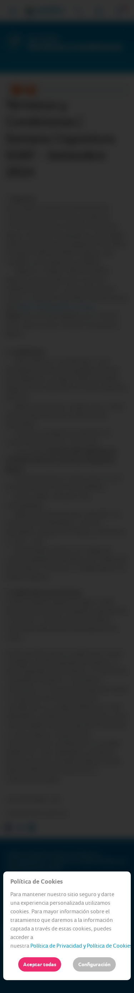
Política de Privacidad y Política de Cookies (81, 945)
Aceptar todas (39, 964)
